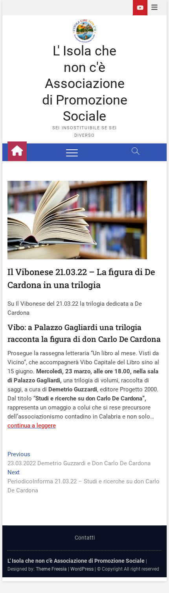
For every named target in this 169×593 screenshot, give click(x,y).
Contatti (85, 537)
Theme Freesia (51, 569)
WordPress (82, 569)
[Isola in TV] (140, 7)
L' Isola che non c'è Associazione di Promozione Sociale (84, 83)
